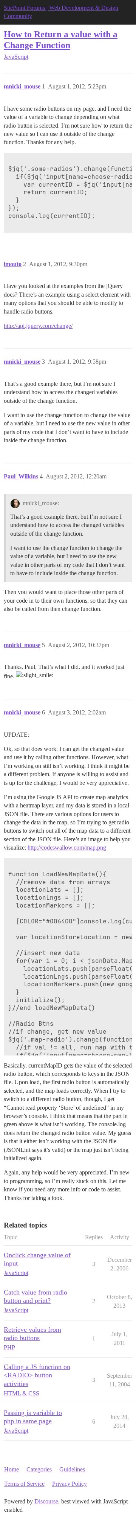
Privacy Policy (69, 1483)
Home (11, 1469)
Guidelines (72, 1469)
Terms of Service (24, 1483)
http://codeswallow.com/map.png (67, 847)
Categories (39, 1469)
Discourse (46, 1501)
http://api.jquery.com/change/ (38, 326)
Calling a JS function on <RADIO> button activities (37, 1375)
